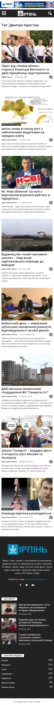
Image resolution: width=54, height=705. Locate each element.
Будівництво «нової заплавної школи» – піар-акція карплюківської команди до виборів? (24, 259)
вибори (5, 187)
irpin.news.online (9, 140)
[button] (49, 13)
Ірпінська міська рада (11, 125)
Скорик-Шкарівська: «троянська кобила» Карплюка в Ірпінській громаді (35, 637)
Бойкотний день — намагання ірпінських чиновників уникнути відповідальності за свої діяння (26, 326)
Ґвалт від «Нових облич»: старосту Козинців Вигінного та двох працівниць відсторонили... (26, 69)
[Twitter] (27, 585)
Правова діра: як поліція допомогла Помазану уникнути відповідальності (34, 622)
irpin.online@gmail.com (36, 579)
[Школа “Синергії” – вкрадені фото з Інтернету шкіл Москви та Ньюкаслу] (27, 431)
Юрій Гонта (7, 77)
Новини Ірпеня (8, 687)
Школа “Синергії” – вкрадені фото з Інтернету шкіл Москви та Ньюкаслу (27, 454)
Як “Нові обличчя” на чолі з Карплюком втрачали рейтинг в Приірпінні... (26, 195)
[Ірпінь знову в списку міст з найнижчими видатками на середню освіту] (27, 109)
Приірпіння (6, 678)
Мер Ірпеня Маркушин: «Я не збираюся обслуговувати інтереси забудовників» (34, 607)
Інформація (7, 250)
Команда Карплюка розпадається (26, 513)
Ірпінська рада (8, 62)
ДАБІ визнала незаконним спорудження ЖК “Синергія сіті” (25, 390)
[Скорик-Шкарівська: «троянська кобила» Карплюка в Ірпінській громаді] (9, 638)
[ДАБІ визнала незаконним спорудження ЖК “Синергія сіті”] (27, 369)
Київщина (6, 665)
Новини (5, 660)
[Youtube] (33, 585)
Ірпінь (4, 446)
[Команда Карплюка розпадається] (27, 494)
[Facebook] (21, 585)
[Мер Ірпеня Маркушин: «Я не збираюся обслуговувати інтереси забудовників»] (9, 608)
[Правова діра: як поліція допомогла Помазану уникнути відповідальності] (9, 623)
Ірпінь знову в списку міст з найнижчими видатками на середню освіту (23, 132)
